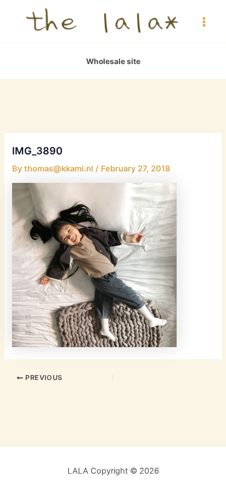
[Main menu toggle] (204, 21)
